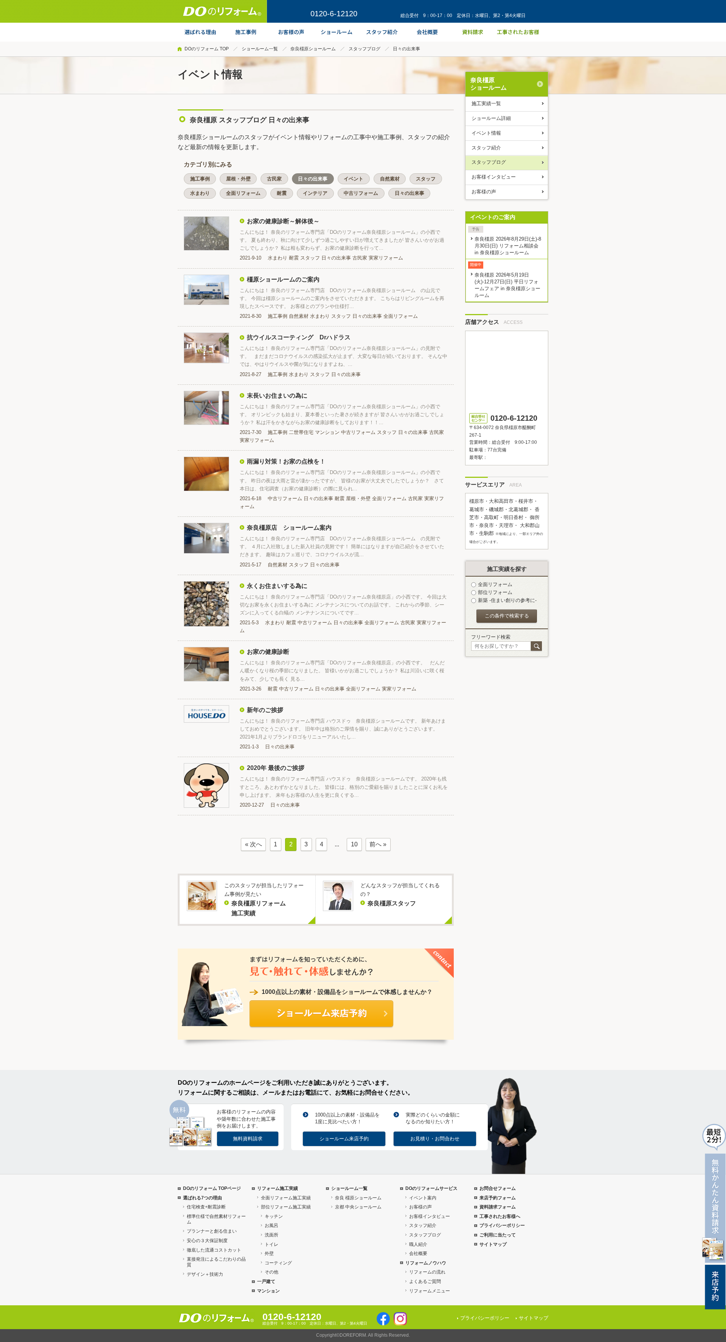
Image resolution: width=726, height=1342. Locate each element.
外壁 (269, 1253)
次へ (256, 844)
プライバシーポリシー (502, 1225)
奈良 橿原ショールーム (358, 1197)
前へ (375, 844)
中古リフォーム (361, 193)
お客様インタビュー (494, 177)
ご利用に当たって (497, 1235)
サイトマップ (493, 1244)
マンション (268, 1291)
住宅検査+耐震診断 (206, 1207)
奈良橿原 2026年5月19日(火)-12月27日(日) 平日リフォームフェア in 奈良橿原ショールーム (507, 285)
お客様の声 (484, 191)
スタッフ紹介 (486, 148)
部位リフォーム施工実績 (286, 1207)
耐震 (282, 193)
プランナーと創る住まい (212, 1231)
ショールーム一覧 (260, 48)
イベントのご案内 (492, 217)
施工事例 (200, 179)
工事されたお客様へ (499, 1216)
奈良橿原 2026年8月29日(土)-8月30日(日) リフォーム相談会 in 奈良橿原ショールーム (508, 245)
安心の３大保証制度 (207, 1240)
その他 (271, 1272)
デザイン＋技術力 (205, 1274)
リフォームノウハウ (425, 1263)
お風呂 (271, 1225)
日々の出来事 (312, 179)
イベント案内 (422, 1197)
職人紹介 (418, 1244)
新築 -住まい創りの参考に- (507, 600)
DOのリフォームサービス (431, 1188)
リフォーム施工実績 (277, 1188)
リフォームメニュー (429, 1291)
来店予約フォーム (497, 1197)
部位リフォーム (495, 592)
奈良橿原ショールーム (313, 48)
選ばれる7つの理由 (202, 1197)
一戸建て (266, 1281)
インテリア (315, 193)
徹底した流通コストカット (214, 1250)
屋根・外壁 (238, 179)
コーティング (278, 1263)
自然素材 (390, 179)
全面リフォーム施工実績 (286, 1197)
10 (354, 844)
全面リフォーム (243, 193)
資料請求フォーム (497, 1207)
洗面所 (271, 1235)
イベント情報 (486, 133)
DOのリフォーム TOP (207, 48)
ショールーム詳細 (491, 118)
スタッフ (426, 179)
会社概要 (418, 1253)
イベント (353, 179)
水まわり (200, 193)
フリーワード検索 (490, 637)
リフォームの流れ (427, 1272)
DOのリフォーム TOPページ (212, 1188)
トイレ (271, 1244)
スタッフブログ (364, 48)
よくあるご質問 (425, 1281)
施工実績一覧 (486, 103)
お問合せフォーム (497, 1188)
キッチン (274, 1216)
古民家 (274, 179)
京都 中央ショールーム (358, 1207)
